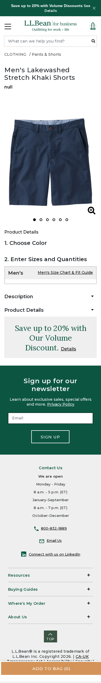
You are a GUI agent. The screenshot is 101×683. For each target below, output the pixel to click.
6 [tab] (66, 219)
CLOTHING (15, 54)
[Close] (94, 8)
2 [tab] (41, 219)
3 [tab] (47, 219)
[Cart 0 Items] (93, 26)
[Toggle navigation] (7, 26)
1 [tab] (34, 219)
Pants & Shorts (46, 54)
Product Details (21, 232)
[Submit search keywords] (93, 41)
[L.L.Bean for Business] (51, 26)
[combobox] (50, 41)
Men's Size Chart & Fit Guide (65, 272)
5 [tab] (60, 219)
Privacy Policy (60, 404)
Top (50, 639)
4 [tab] (54, 219)
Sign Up (50, 436)
